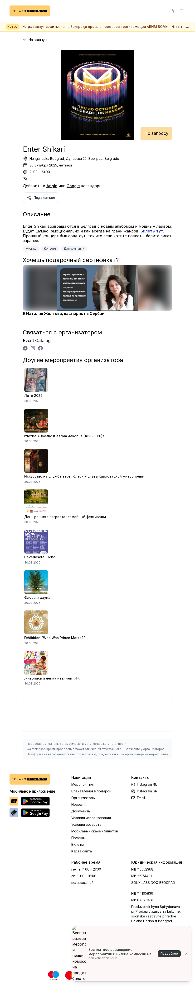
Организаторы (83, 798)
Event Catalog (37, 340)
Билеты (77, 844)
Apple (51, 185)
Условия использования (91, 818)
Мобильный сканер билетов (94, 831)
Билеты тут (152, 231)
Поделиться (44, 198)
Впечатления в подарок (91, 791)
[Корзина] (171, 11)
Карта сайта (81, 851)
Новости (78, 804)
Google (73, 185)
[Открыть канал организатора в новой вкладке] (25, 348)
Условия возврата (86, 824)
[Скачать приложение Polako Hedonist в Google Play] (35, 801)
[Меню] (181, 11)
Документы (81, 811)
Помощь (78, 838)
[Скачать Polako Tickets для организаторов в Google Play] (35, 812)
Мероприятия (82, 784)
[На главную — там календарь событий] (30, 10)
